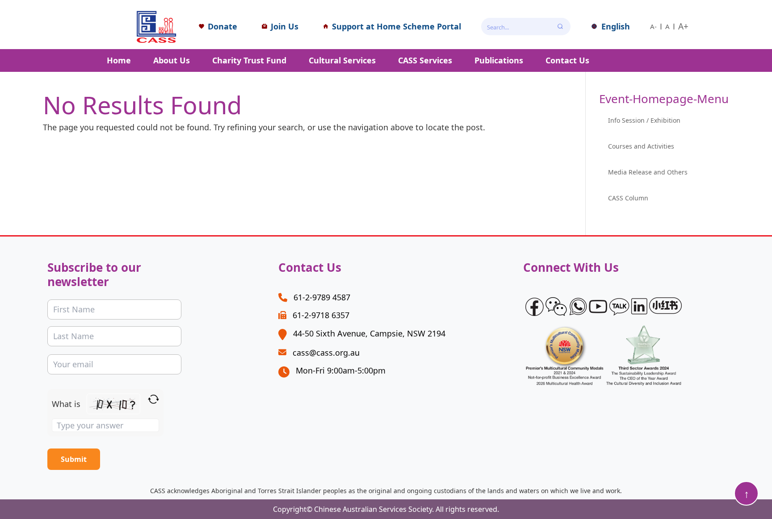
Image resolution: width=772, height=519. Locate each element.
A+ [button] (683, 26)
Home (119, 60)
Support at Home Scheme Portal (396, 26)
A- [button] (653, 26)
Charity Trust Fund (249, 60)
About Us (171, 60)
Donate (222, 26)
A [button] (667, 26)
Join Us (284, 26)
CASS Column (628, 198)
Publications (498, 60)
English (615, 26)
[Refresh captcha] (153, 399)
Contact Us (567, 60)
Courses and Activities (641, 146)
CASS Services (425, 60)
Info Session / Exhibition (644, 120)
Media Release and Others (648, 172)
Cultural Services (342, 60)
